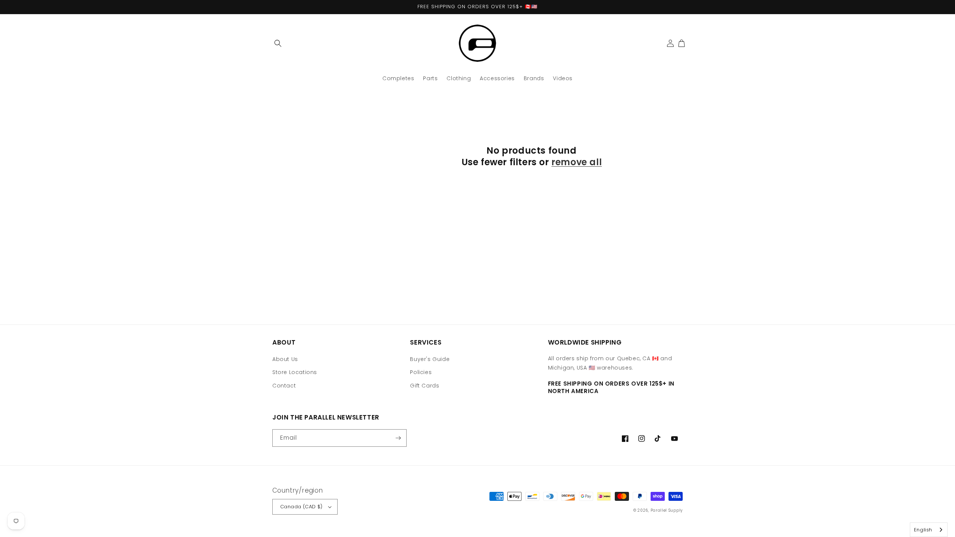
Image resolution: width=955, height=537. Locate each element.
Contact (284, 385)
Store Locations (294, 372)
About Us (285, 359)
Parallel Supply (667, 510)
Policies (421, 372)
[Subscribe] (398, 438)
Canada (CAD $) (301, 506)
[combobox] (929, 529)
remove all (576, 162)
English (923, 529)
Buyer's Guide (430, 359)
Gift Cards (424, 385)
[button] (278, 43)
